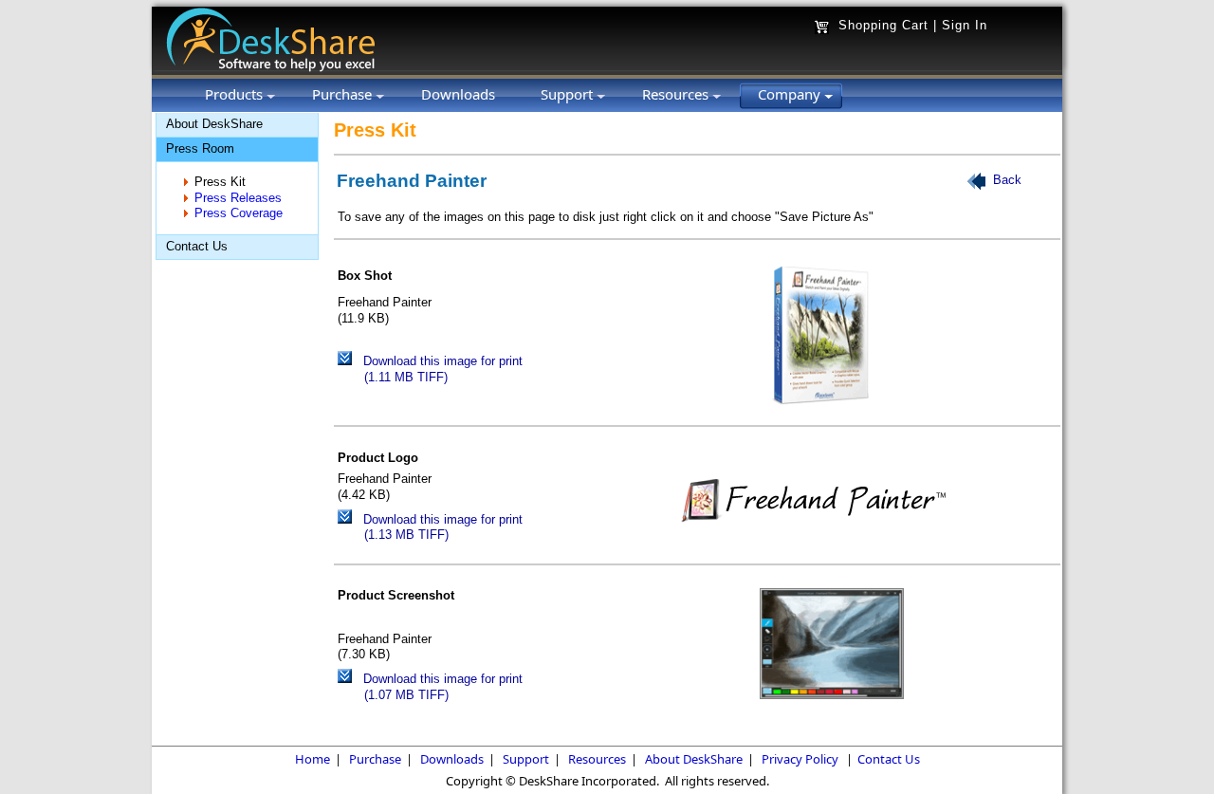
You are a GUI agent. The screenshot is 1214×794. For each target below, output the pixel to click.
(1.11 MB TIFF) (406, 377)
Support (526, 758)
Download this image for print (443, 361)
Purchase (375, 758)
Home (312, 758)
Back (1007, 181)
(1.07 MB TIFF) (406, 695)
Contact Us (197, 246)
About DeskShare (214, 124)
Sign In (964, 25)
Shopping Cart (883, 25)
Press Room (200, 148)
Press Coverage (238, 213)
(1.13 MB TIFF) (406, 534)
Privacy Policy (800, 758)
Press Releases (238, 198)
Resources (597, 758)
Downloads (452, 758)
